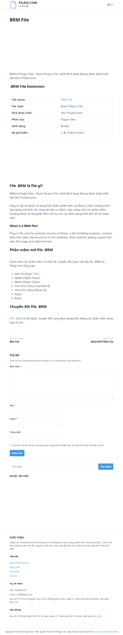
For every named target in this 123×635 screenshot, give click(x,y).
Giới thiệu (15, 571)
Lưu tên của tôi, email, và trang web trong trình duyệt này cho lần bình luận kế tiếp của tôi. (58, 445)
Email (13, 418)
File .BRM (15, 318)
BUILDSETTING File (102, 341)
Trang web (15, 432)
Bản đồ (13, 602)
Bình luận (15, 366)
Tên (12, 405)
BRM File (66, 99)
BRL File (14, 341)
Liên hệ (13, 575)
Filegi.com (28, 3)
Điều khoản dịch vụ (19, 562)
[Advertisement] (61, 51)
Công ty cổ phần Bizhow (106, 631)
